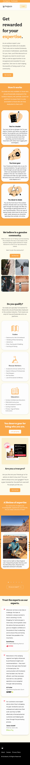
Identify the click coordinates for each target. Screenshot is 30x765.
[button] (23, 6)
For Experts (6, 1)
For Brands (14, 1)
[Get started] (8, 73)
